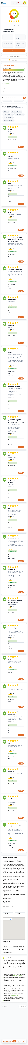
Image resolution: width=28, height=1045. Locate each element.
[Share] (14, 1041)
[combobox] (7, 101)
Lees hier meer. (14, 995)
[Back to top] (23, 1041)
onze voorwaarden (17, 975)
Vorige (5, 1006)
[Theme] (18, 1041)
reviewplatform (18, 979)
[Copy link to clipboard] (13, 3)
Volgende (22, 1006)
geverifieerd (15, 991)
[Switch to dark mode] (16, 3)
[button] (14, 1000)
